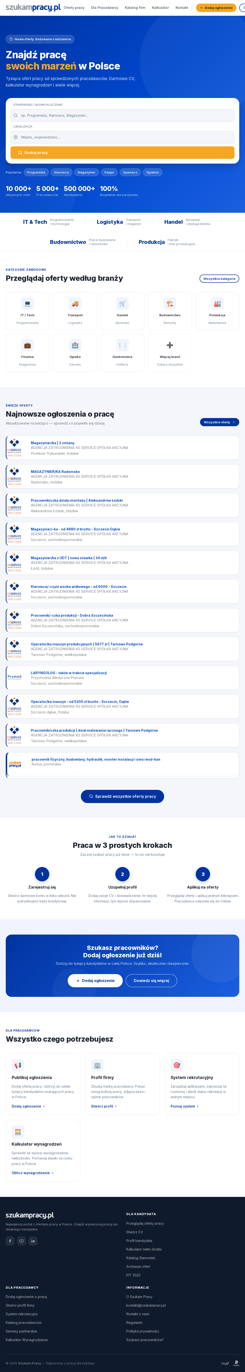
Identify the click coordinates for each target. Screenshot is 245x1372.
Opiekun (152, 172)
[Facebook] (10, 1241)
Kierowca (61, 172)
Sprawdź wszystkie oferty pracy (125, 796)
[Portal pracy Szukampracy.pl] (33, 7)
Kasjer (109, 172)
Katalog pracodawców (23, 1322)
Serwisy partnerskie (21, 1331)
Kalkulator (160, 8)
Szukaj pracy (36, 152)
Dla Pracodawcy (104, 8)
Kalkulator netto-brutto (144, 1249)
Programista (36, 172)
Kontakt (182, 8)
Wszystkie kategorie (219, 279)
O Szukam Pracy (139, 1297)
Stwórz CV (134, 1232)
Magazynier (86, 172)
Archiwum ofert (138, 1266)
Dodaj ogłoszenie (219, 8)
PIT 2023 (133, 1275)
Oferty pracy (74, 8)
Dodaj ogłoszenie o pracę (26, 1297)
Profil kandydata (139, 1241)
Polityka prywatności (142, 1331)
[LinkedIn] (33, 1241)
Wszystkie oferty (217, 422)
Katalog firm (135, 8)
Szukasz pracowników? (145, 1340)
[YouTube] (21, 1241)
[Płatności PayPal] (236, 1363)
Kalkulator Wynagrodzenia (27, 1340)
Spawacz (130, 172)
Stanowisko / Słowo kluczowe (37, 104)
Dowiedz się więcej (151, 980)
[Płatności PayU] (225, 1363)
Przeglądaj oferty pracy (145, 1223)
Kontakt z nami (137, 1314)
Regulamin (134, 1322)
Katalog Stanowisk (140, 1258)
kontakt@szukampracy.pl (146, 1305)
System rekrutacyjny (22, 1314)
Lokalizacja (23, 126)
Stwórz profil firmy (20, 1305)
